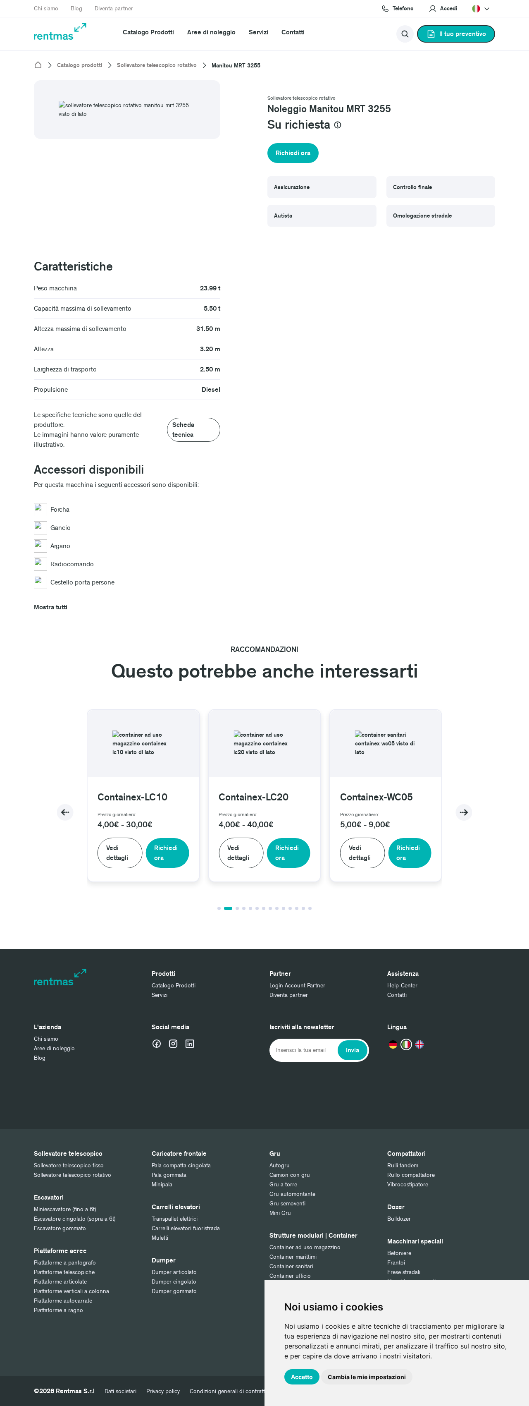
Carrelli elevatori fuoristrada (186, 1228)
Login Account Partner (297, 985)
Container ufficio (290, 1275)
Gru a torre (283, 1184)
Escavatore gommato (60, 1228)
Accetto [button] (302, 1376)
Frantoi (396, 1262)
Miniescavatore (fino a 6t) (65, 1209)
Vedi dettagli (117, 853)
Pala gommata (169, 1174)
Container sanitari (291, 1266)
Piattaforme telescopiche (64, 1272)
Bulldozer (399, 1218)
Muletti (160, 1237)
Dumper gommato (174, 1291)
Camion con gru (289, 1174)
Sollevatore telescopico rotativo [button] (301, 98)
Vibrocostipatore (407, 1184)
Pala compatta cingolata (181, 1165)
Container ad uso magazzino (305, 1247)
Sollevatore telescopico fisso (69, 1165)
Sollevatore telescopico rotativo (157, 65)
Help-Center (402, 985)
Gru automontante (292, 1194)
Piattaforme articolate (60, 1281)
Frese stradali (403, 1272)
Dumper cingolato (174, 1281)
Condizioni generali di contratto (229, 1391)
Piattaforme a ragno (58, 1310)
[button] (443, 8)
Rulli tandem (402, 1165)
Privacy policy (163, 1391)
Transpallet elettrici (175, 1218)
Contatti (293, 32)
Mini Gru (280, 1213)
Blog (76, 8)
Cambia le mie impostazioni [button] (367, 1376)
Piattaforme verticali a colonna (71, 1291)
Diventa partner (114, 8)
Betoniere (399, 1253)
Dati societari (120, 1391)
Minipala (162, 1184)
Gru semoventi (287, 1203)
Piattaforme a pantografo (65, 1262)
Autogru (279, 1165)
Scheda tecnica (183, 430)
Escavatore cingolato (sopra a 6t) (75, 1218)
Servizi (258, 32)
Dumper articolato (174, 1272)
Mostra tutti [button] (50, 607)
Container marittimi (293, 1256)
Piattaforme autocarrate (63, 1300)
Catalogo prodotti (79, 65)
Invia (352, 1050)
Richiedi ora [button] (293, 153)
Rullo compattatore (411, 1174)
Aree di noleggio (211, 32)
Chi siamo (46, 8)
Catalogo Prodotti (148, 32)
